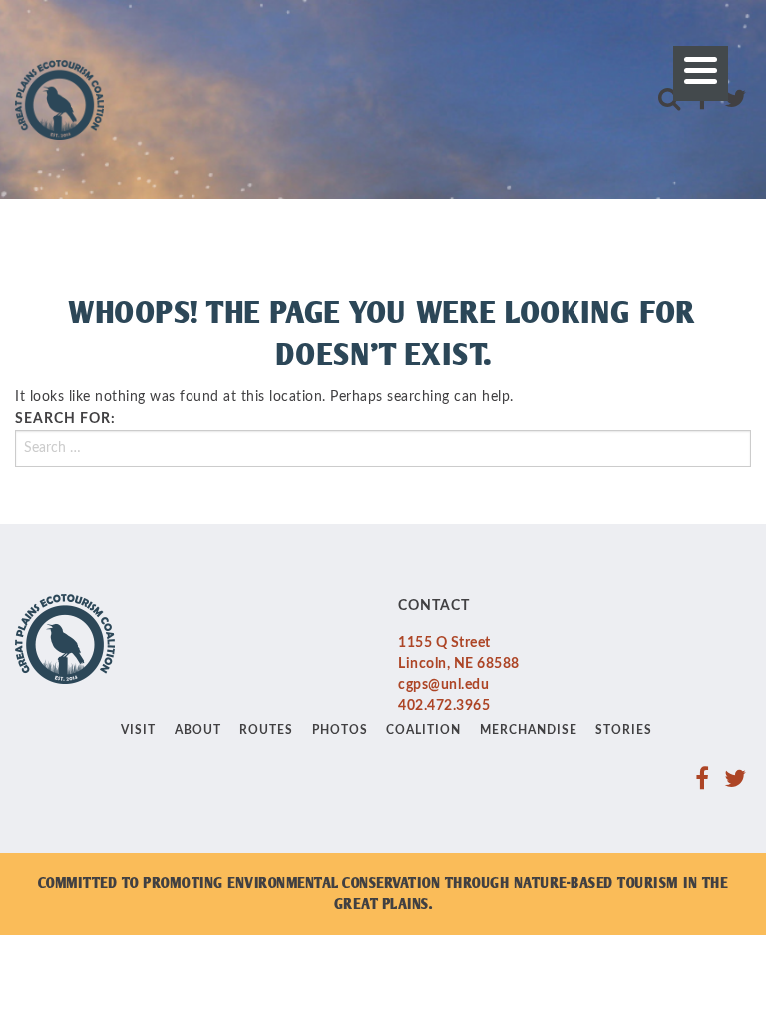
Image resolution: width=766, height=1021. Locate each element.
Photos (340, 730)
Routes (266, 730)
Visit (138, 730)
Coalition (423, 730)
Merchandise (528, 730)
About (198, 730)
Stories (623, 730)
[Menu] (700, 73)
